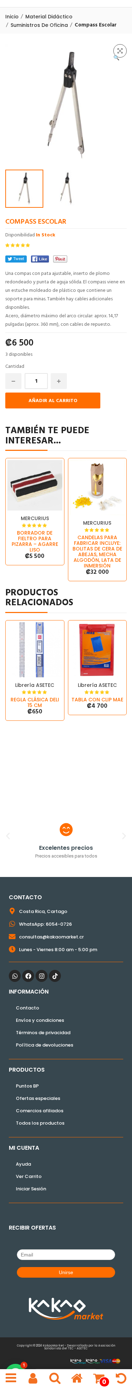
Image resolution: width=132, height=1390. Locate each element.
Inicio (12, 16)
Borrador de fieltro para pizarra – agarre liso (35, 541)
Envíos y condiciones (40, 1020)
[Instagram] (42, 976)
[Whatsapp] (15, 976)
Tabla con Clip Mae (97, 699)
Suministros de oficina (39, 25)
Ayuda (23, 1164)
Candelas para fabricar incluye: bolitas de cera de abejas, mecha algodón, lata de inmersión (97, 551)
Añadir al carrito (53, 401)
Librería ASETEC (34, 685)
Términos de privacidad (43, 1032)
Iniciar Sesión (31, 1188)
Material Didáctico (49, 16)
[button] (120, 51)
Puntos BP (27, 1086)
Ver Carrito (29, 1176)
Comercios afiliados (39, 1110)
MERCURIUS (35, 518)
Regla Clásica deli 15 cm (35, 702)
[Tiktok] (55, 976)
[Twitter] (16, 259)
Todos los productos (40, 1123)
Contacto (27, 1008)
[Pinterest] (60, 259)
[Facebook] (40, 259)
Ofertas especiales (38, 1098)
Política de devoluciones (44, 1045)
